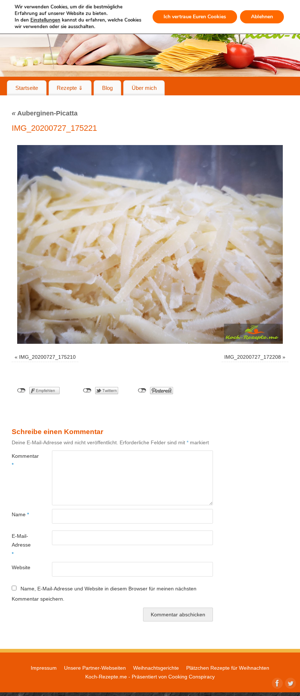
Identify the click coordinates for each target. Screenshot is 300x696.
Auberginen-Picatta (45, 113)
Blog (107, 88)
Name (20, 514)
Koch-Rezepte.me (106, 677)
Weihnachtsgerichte (156, 668)
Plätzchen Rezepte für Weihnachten (227, 668)
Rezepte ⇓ (70, 88)
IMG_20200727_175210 (47, 357)
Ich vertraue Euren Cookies (195, 16)
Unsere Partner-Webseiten (95, 668)
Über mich (144, 88)
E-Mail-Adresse (21, 545)
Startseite (26, 88)
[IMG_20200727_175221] (150, 244)
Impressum (44, 668)
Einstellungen (45, 20)
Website (21, 567)
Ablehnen (262, 16)
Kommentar (22, 460)
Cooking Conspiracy (191, 677)
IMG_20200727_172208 (252, 357)
